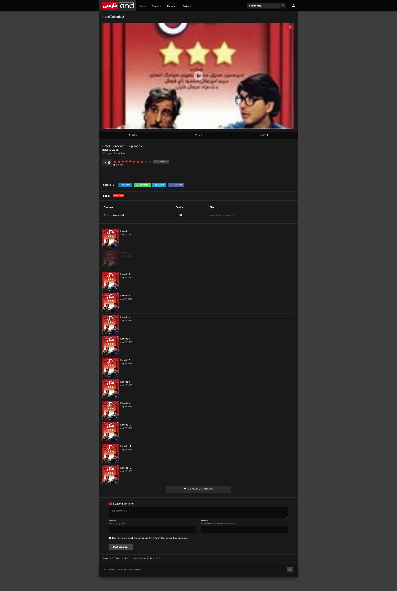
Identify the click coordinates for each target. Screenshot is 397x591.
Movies (171, 6)
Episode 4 (125, 296)
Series (186, 6)
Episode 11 (125, 446)
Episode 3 (125, 274)
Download (118, 195)
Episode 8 (125, 382)
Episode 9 (125, 403)
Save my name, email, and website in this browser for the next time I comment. (150, 538)
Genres (155, 6)
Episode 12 (125, 468)
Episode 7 (125, 360)
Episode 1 (125, 231)
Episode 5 (125, 317)
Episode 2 (125, 252)
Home (142, 6)
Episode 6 (125, 339)
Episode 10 (125, 425)
